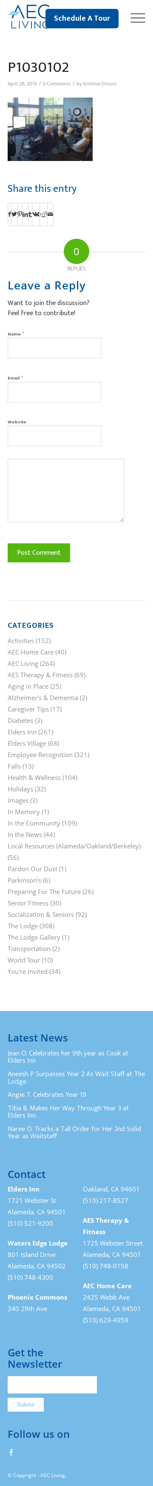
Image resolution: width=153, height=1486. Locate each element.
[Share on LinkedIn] (25, 214)
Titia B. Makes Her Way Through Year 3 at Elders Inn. (68, 1112)
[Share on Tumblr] (30, 214)
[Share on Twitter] (14, 214)
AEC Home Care (31, 652)
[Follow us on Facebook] (11, 1452)
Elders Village (27, 743)
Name (16, 333)
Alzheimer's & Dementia (43, 697)
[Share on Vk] (36, 214)
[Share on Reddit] (43, 214)
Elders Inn (22, 732)
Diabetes (20, 720)
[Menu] (133, 17)
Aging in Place (28, 686)
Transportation (29, 948)
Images (18, 800)
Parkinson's (24, 880)
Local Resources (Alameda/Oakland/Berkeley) (74, 846)
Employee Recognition (40, 754)
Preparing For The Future (44, 891)
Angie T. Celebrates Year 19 (47, 1095)
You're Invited (28, 971)
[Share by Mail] (50, 214)
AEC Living (23, 663)
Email (15, 377)
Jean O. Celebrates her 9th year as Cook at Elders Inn (68, 1057)
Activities (21, 640)
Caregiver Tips (28, 709)
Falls (14, 766)
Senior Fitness (28, 903)
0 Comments (57, 84)
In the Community (34, 823)
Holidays (20, 789)
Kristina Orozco (100, 84)
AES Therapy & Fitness (40, 675)
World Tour (24, 960)
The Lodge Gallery (34, 937)
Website (17, 422)
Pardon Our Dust (32, 868)
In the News (25, 834)
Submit (25, 1404)
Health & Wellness (34, 777)
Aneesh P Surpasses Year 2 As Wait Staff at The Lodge (76, 1078)
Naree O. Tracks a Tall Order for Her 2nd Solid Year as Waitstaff (74, 1132)
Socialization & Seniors (41, 914)
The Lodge (23, 926)
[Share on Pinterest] (19, 214)
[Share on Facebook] (9, 214)
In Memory (24, 811)
